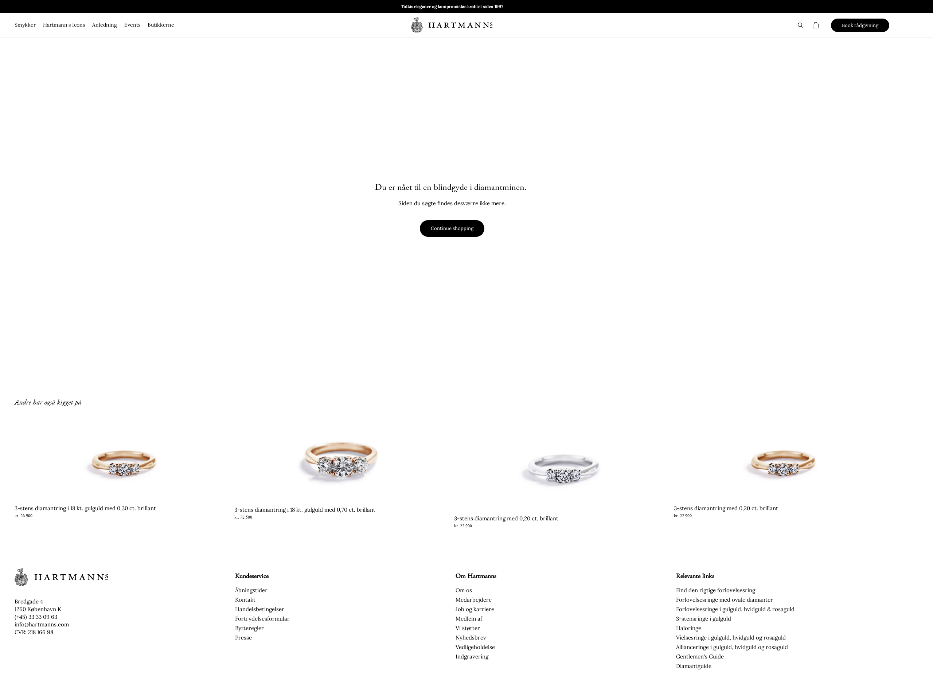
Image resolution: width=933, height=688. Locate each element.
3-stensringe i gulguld (703, 618)
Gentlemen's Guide (700, 656)
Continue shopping (452, 228)
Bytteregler (249, 628)
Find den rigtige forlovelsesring (715, 590)
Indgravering (472, 656)
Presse (243, 637)
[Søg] (800, 25)
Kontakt (245, 599)
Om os (464, 590)
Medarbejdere (474, 599)
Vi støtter (468, 628)
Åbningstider (251, 590)
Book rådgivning (860, 25)
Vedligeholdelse (475, 647)
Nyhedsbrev (471, 637)
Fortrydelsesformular (262, 618)
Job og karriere (475, 609)
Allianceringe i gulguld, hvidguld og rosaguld (732, 647)
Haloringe (688, 628)
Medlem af (469, 618)
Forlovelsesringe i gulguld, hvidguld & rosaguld (735, 609)
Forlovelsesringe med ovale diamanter (724, 599)
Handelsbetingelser (259, 609)
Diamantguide (693, 665)
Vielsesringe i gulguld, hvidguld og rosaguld (731, 637)
